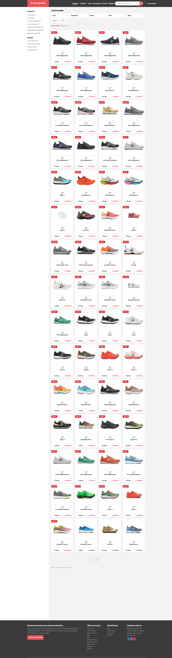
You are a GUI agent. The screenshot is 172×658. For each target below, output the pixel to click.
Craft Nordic (31, 47)
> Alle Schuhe (31, 15)
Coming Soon (97, 3)
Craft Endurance (32, 44)
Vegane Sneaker (32, 33)
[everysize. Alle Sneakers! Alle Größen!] (38, 3)
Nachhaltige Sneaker (33, 30)
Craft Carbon (31, 41)
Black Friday (91, 644)
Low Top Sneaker (32, 21)
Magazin (111, 3)
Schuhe (83, 3)
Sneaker (64, 567)
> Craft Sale (30, 18)
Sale (89, 3)
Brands (105, 3)
